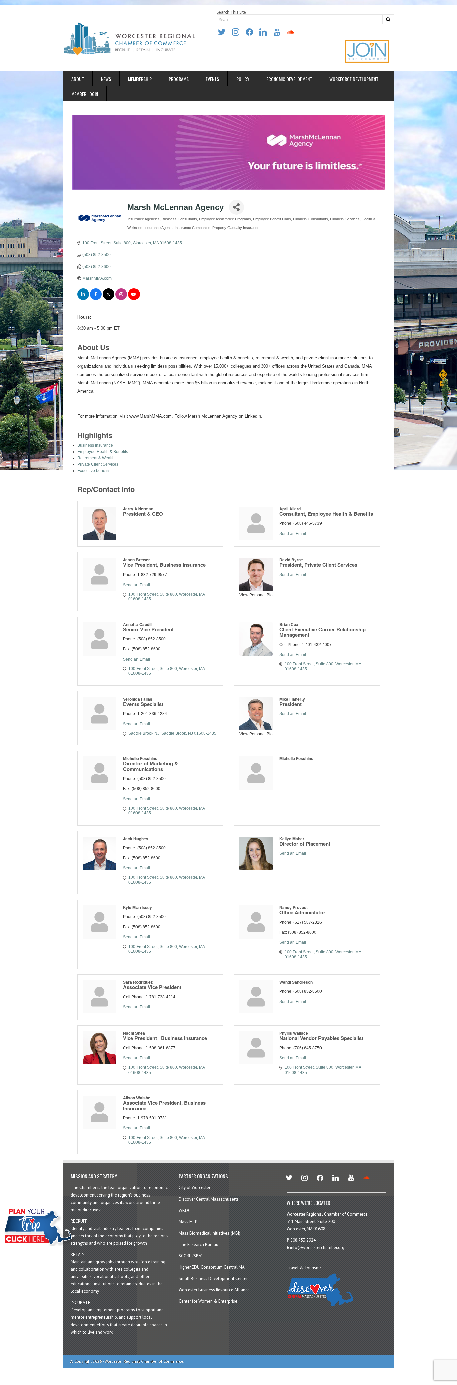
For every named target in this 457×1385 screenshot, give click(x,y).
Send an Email (292, 533)
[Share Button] (236, 207)
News (106, 78)
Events (212, 78)
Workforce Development (353, 78)
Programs (179, 78)
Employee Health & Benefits (102, 451)
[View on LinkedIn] (83, 298)
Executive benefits (93, 470)
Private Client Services (97, 464)
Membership (140, 78)
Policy (242, 78)
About (77, 78)
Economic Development (289, 78)
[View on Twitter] (108, 298)
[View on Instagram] (121, 298)
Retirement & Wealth (96, 458)
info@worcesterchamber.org (317, 1247)
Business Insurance (95, 445)
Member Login (84, 93)
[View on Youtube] (134, 298)
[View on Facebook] (96, 298)
